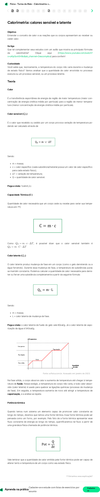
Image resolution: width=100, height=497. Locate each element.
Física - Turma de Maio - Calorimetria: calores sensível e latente (41, 4)
